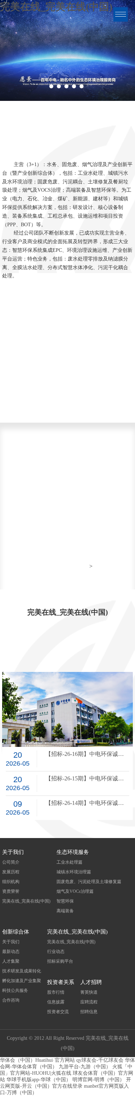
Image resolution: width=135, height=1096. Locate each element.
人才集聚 (10, 961)
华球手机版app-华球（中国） (38, 1079)
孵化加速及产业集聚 (21, 980)
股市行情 (55, 992)
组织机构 (10, 881)
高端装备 (65, 910)
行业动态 (55, 951)
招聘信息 (89, 1011)
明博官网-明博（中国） (98, 1079)
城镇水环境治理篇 (74, 871)
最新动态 (10, 951)
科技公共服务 (15, 990)
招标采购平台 (60, 961)
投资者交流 (58, 1011)
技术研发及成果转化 (21, 971)
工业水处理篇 (69, 862)
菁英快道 (89, 992)
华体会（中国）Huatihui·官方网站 (37, 1060)
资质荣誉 (10, 891)
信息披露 (55, 1001)
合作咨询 (10, 1000)
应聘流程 (89, 1001)
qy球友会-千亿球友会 (99, 1060)
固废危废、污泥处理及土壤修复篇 (89, 881)
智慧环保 (65, 901)
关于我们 (10, 941)
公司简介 (10, 862)
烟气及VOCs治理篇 (75, 891)
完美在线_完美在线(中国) (26, 901)
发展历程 (10, 871)
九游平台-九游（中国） (85, 1066)
